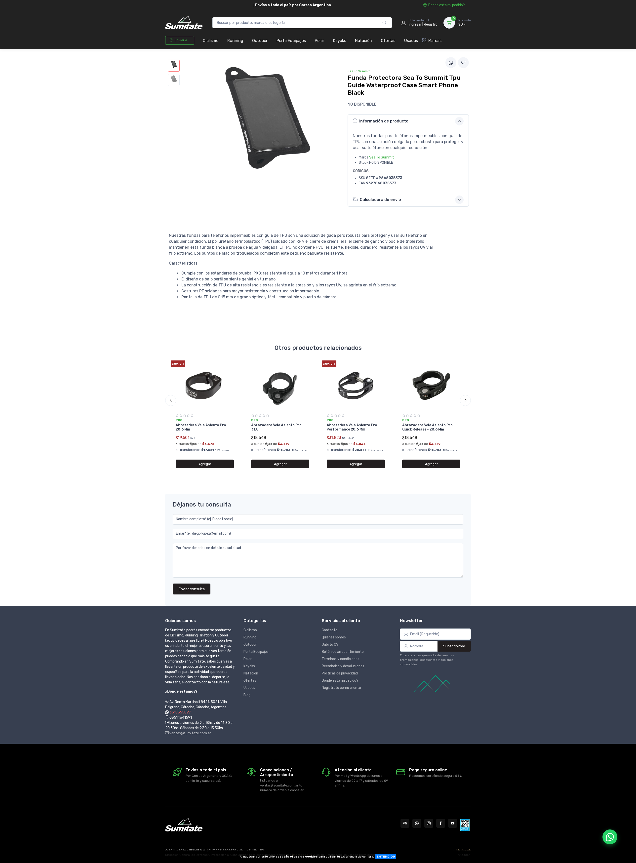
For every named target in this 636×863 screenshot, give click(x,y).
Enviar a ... (182, 40)
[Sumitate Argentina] (183, 22)
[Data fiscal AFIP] (465, 825)
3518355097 (180, 712)
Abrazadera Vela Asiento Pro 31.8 (276, 427)
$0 (464, 23)
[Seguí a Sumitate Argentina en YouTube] (452, 823)
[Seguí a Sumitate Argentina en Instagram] (428, 823)
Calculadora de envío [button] (380, 199)
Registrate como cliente (341, 688)
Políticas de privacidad (340, 673)
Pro (179, 420)
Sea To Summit (381, 157)
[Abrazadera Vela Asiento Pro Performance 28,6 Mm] (356, 385)
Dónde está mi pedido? (340, 680)
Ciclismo (210, 40)
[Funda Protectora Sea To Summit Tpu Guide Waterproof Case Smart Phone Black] (174, 66)
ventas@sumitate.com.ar (190, 733)
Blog (246, 695)
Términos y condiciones (340, 659)
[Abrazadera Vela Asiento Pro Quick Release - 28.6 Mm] (431, 385)
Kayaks (339, 40)
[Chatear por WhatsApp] (609, 836)
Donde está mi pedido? (446, 5)
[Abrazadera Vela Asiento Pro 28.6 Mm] (205, 385)
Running (235, 40)
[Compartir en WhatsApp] (450, 62)
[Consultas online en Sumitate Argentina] (404, 823)
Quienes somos (334, 637)
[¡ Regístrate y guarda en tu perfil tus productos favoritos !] (463, 62)
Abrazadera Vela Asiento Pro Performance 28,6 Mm (352, 427)
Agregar (205, 464)
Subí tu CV (330, 644)
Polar (319, 40)
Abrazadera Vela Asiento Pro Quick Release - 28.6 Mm (427, 427)
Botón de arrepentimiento (343, 652)
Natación (363, 40)
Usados (411, 40)
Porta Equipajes (291, 40)
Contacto (329, 630)
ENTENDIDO (386, 856)
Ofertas (388, 40)
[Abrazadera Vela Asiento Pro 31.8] (280, 385)
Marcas (434, 40)
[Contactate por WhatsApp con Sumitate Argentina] (416, 823)
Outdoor (260, 40)
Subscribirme (454, 646)
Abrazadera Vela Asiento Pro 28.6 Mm (201, 427)
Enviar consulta (191, 589)
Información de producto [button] (383, 121)
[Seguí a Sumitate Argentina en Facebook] (440, 823)
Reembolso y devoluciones (343, 666)
